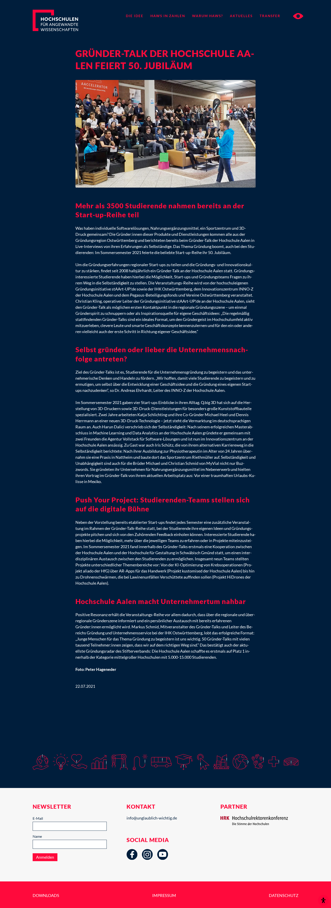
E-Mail (38, 818)
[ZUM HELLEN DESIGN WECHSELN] (294, 16)
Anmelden (45, 857)
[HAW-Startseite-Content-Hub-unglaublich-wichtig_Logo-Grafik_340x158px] (63, 24)
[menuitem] (134, 16)
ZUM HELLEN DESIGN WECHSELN (298, 16)
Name (37, 836)
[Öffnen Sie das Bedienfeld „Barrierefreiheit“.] (323, 900)
